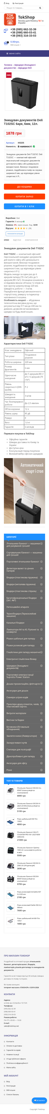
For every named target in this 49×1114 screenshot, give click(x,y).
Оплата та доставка (14, 1046)
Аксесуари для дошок (17, 690)
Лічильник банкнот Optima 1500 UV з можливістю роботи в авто (29, 850)
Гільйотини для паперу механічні (23, 652)
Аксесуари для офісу (17, 763)
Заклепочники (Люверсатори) (22, 735)
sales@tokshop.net (11, 1026)
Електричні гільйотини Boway (21, 659)
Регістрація (10, 1086)
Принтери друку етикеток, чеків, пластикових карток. (23, 705)
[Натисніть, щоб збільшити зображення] (24, 91)
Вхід (7, 3)
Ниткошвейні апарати (18, 607)
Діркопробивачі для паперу (21, 756)
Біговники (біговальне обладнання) (18, 728)
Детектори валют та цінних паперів (20, 569)
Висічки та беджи (15, 720)
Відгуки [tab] (17, 240)
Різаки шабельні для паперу (21, 638)
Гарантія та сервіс (13, 1050)
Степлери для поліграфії (19, 749)
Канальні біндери (15, 622)
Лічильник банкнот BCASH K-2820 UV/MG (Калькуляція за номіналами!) (29, 805)
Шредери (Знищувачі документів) (17, 667)
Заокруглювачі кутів (17, 742)
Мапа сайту (11, 1067)
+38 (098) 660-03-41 (23, 32)
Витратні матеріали (16, 713)
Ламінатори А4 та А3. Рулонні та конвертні (23, 630)
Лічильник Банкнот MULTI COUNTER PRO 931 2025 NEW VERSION (28, 834)
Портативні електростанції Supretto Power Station (20, 676)
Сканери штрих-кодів (17, 697)
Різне (9, 770)
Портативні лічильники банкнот (23, 561)
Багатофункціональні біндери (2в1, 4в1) (22, 599)
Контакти (10, 1041)
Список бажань (12, 1094)
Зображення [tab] (31, 240)
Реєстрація (18, 3)
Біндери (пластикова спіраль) (21, 591)
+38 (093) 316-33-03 (23, 35)
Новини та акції (12, 1054)
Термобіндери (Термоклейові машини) (21, 614)
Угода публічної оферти (16, 1059)
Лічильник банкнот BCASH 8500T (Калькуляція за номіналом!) (28, 878)
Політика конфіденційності (17, 1063)
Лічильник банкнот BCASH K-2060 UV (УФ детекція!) (29, 864)
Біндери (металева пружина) (21, 584)
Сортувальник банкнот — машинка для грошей (24, 553)
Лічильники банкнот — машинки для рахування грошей (23, 544)
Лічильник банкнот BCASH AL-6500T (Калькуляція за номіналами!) (29, 790)
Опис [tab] (6, 240)
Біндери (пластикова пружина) (22, 577)
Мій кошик (10, 1090)
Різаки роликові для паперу (20, 645)
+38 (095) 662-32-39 (23, 29)
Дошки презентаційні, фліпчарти (23, 683)
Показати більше (15, 234)
